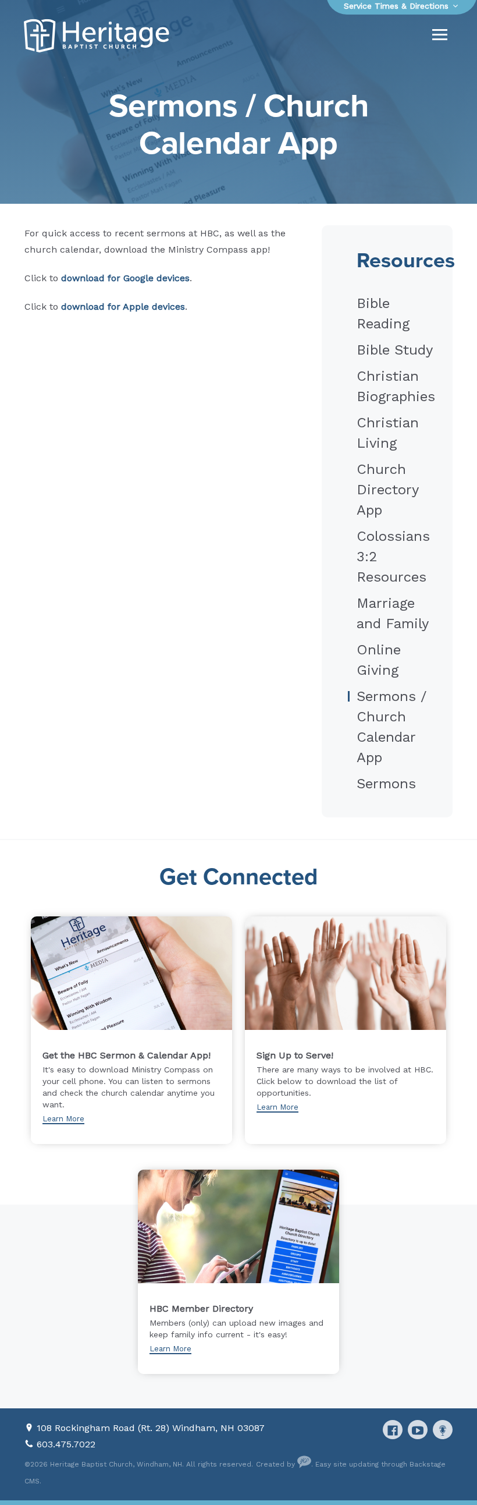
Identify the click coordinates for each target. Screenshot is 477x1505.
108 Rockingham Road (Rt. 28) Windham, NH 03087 (151, 1427)
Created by (276, 1464)
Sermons (386, 783)
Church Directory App (387, 489)
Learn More (63, 1118)
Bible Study (395, 350)
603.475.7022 (66, 1444)
